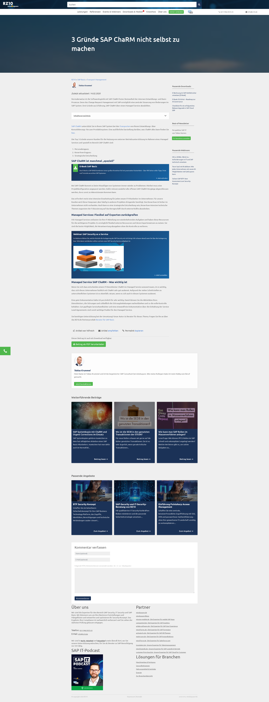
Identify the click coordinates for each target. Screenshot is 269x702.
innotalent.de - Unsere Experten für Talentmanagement (156, 645)
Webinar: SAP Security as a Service (90, 234)
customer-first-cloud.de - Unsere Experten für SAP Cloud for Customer (161, 652)
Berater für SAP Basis (105, 320)
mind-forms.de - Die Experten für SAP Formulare (153, 630)
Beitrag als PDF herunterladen (90, 344)
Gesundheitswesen (143, 666)
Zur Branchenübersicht (144, 676)
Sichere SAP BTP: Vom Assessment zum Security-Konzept (181, 181)
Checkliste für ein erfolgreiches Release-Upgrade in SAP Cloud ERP (183, 108)
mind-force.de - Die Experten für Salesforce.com (153, 641)
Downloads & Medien (133, 11)
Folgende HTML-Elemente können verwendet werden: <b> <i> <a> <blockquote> (103, 566)
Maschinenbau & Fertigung (145, 662)
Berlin (83, 641)
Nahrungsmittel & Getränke (146, 669)
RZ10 (73, 79)
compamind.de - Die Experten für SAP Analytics (153, 623)
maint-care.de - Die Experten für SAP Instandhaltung (154, 636)
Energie (139, 673)
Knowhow (151, 11)
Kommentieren (82, 598)
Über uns (162, 11)
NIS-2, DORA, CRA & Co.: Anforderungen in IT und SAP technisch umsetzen (182, 159)
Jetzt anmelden (161, 275)
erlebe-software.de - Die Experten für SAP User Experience (157, 626)
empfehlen (109, 330)
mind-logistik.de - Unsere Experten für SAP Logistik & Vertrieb (158, 649)
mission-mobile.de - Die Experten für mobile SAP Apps (155, 619)
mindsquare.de (141, 613)
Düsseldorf (101, 641)
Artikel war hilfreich (85, 330)
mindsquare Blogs (142, 616)
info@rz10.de (252, 12)
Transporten (125, 126)
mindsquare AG (192, 697)
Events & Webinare (112, 11)
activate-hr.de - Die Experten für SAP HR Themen (153, 633)
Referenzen (95, 11)
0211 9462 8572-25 (227, 12)
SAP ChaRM (76, 126)
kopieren (134, 330)
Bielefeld (89, 641)
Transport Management (96, 79)
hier (73, 133)
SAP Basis (81, 79)
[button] (120, 116)
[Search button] (199, 4)
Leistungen (82, 11)
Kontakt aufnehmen (176, 12)
